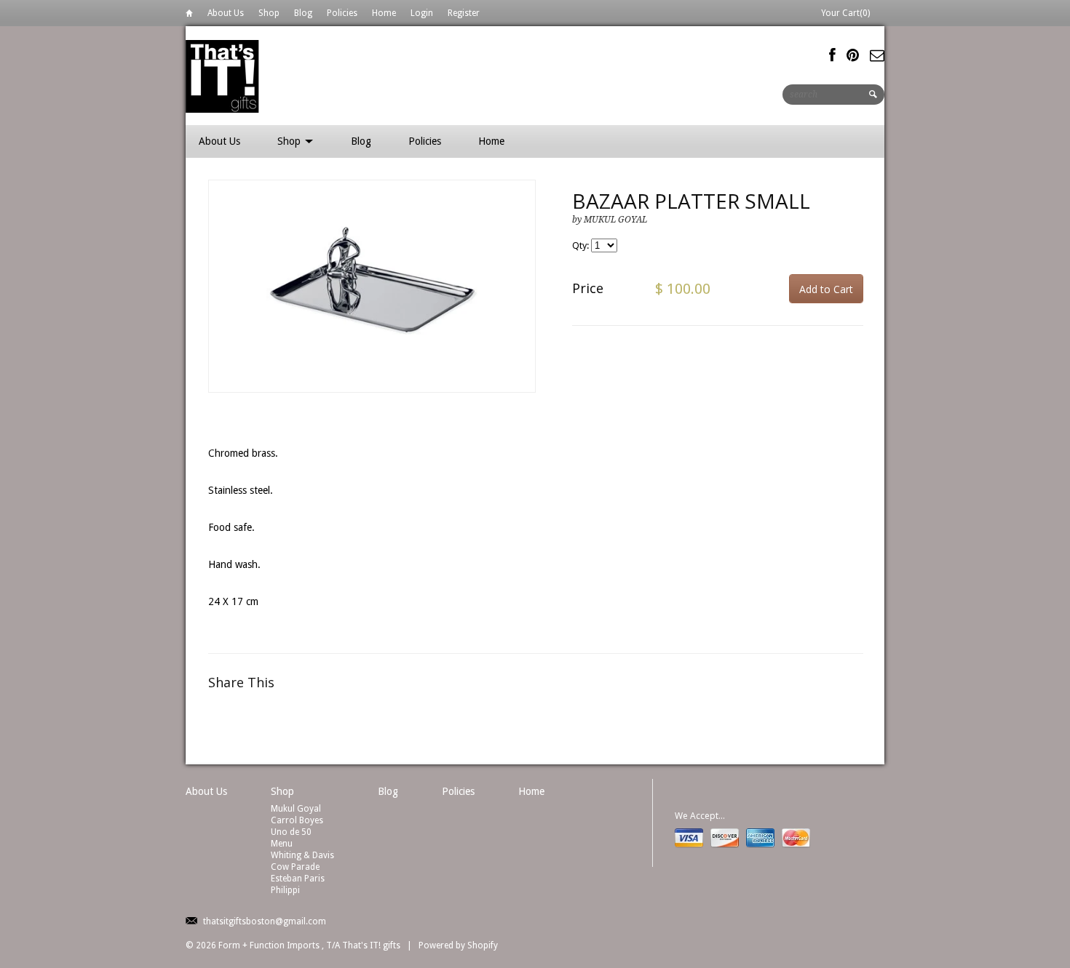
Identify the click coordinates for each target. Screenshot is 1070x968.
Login (422, 13)
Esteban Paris (298, 878)
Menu (282, 844)
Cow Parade (295, 867)
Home (189, 15)
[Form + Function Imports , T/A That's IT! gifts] (222, 75)
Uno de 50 (291, 832)
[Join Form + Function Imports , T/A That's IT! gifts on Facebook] (832, 55)
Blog (303, 13)
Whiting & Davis (302, 855)
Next (525, 301)
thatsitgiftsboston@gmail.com (264, 921)
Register (464, 13)
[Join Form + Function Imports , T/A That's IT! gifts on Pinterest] (853, 55)
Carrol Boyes (297, 820)
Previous (220, 301)
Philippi (285, 890)
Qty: (581, 245)
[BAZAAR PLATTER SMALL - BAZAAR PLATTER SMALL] (372, 286)
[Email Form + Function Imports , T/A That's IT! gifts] (877, 55)
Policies (342, 13)
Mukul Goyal (296, 809)
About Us (225, 13)
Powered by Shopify (458, 945)
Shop (269, 13)
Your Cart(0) (845, 13)
